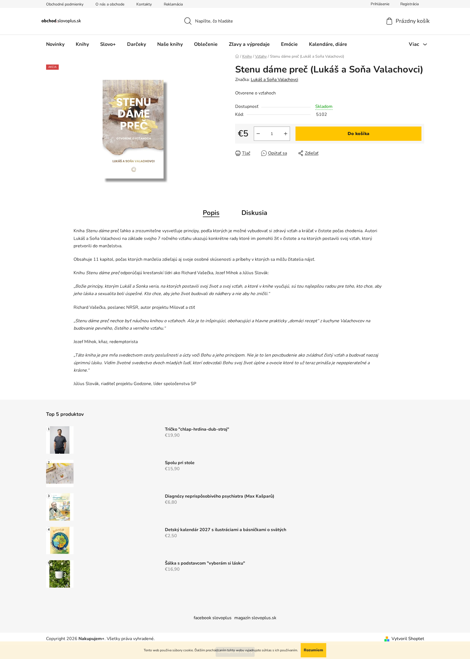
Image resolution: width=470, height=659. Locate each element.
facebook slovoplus (213, 618)
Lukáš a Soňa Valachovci (274, 80)
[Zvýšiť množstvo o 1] (286, 134)
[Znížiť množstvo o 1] (258, 134)
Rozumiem (313, 650)
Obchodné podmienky (64, 4)
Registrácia (409, 4)
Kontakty (144, 4)
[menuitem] (55, 44)
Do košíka (358, 134)
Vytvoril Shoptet (408, 639)
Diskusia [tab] (254, 212)
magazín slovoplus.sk (255, 618)
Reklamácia (173, 4)
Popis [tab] (211, 212)
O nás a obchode (109, 4)
